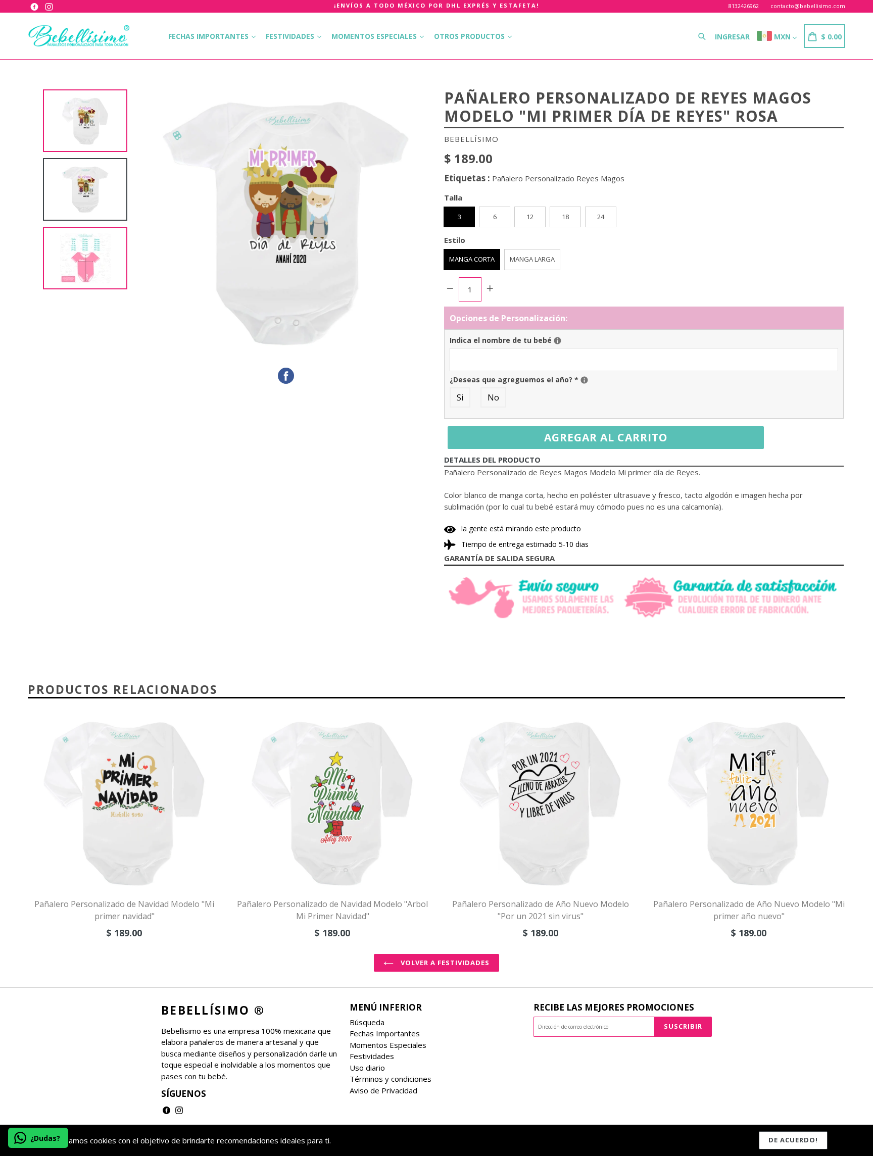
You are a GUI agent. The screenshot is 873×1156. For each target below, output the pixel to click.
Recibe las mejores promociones (614, 1007)
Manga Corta (472, 259)
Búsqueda (367, 1022)
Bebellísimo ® (213, 1010)
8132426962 (744, 6)
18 (565, 216)
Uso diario (367, 1068)
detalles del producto (492, 460)
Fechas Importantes (209, 36)
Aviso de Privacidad (383, 1090)
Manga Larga (532, 259)
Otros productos (470, 36)
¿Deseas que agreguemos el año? (608, 379)
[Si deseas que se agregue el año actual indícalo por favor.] (584, 380)
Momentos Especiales (375, 36)
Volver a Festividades (444, 962)
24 (600, 216)
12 (530, 216)
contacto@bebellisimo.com (807, 6)
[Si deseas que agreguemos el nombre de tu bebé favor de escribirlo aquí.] (557, 340)
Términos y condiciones (390, 1079)
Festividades (291, 36)
